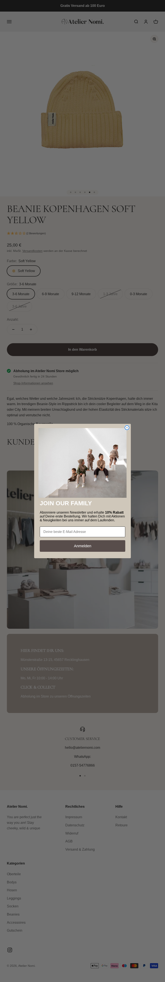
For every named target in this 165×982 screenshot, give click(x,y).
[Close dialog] (127, 428)
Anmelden (82, 546)
